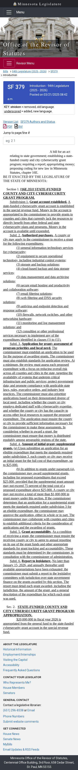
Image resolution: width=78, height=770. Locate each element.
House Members (14, 687)
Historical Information (17, 649)
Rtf (20, 126)
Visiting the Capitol (15, 659)
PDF (9, 126)
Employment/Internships (19, 654)
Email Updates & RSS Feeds (21, 749)
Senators (9, 693)
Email (31, 710)
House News (11, 734)
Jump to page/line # (16, 132)
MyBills (7, 744)
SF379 (54, 71)
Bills (5, 71)
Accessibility (11, 665)
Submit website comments (21, 721)
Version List (10, 121)
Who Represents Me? (17, 682)
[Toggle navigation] (9, 12)
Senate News (12, 739)
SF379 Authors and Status (38, 121)
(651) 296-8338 (13, 710)
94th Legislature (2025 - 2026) (29, 71)
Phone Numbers (13, 716)
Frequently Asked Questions (21, 670)
